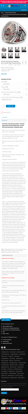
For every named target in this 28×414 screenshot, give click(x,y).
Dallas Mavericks (20, 366)
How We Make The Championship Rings (11, 330)
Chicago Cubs (10, 356)
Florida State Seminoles (18, 369)
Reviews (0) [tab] (4, 120)
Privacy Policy (6, 341)
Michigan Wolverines (5, 366)
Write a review (17, 64)
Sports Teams (6, 333)
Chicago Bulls (21, 364)
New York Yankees (4, 360)
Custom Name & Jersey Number (16, 168)
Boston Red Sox (17, 360)
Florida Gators (9, 369)
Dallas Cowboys (12, 358)
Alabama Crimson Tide (21, 351)
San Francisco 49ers (22, 362)
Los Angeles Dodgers (12, 373)
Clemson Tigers (12, 351)
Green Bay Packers (22, 354)
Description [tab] (4, 117)
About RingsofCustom (8, 326)
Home (2, 12)
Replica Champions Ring (13, 252)
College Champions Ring (9, 249)
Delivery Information (7, 343)
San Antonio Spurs (13, 366)
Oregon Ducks (3, 375)
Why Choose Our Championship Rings (11, 328)
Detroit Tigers (3, 369)
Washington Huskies (13, 377)
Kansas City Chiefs (4, 373)
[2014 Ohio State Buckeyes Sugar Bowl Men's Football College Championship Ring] (14, 32)
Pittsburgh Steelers (19, 358)
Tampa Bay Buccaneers (13, 362)
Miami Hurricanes (20, 373)
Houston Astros (17, 356)
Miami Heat (11, 360)
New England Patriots (5, 351)
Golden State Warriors (5, 354)
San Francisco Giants (19, 375)
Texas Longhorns (4, 371)
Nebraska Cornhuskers (14, 364)
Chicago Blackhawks (14, 354)
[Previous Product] (23, 63)
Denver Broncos (4, 356)
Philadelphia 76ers (11, 375)
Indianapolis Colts (11, 371)
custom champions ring (20, 249)
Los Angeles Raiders (4, 358)
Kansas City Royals (19, 371)
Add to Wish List (7, 112)
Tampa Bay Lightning (5, 377)
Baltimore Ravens (21, 377)
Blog (4, 331)
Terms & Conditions (7, 339)
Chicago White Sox (4, 362)
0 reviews (10, 64)
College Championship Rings (10, 12)
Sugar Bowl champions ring (7, 250)
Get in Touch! (5, 320)
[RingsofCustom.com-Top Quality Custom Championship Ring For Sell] (14, 402)
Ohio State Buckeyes (9, 67)
